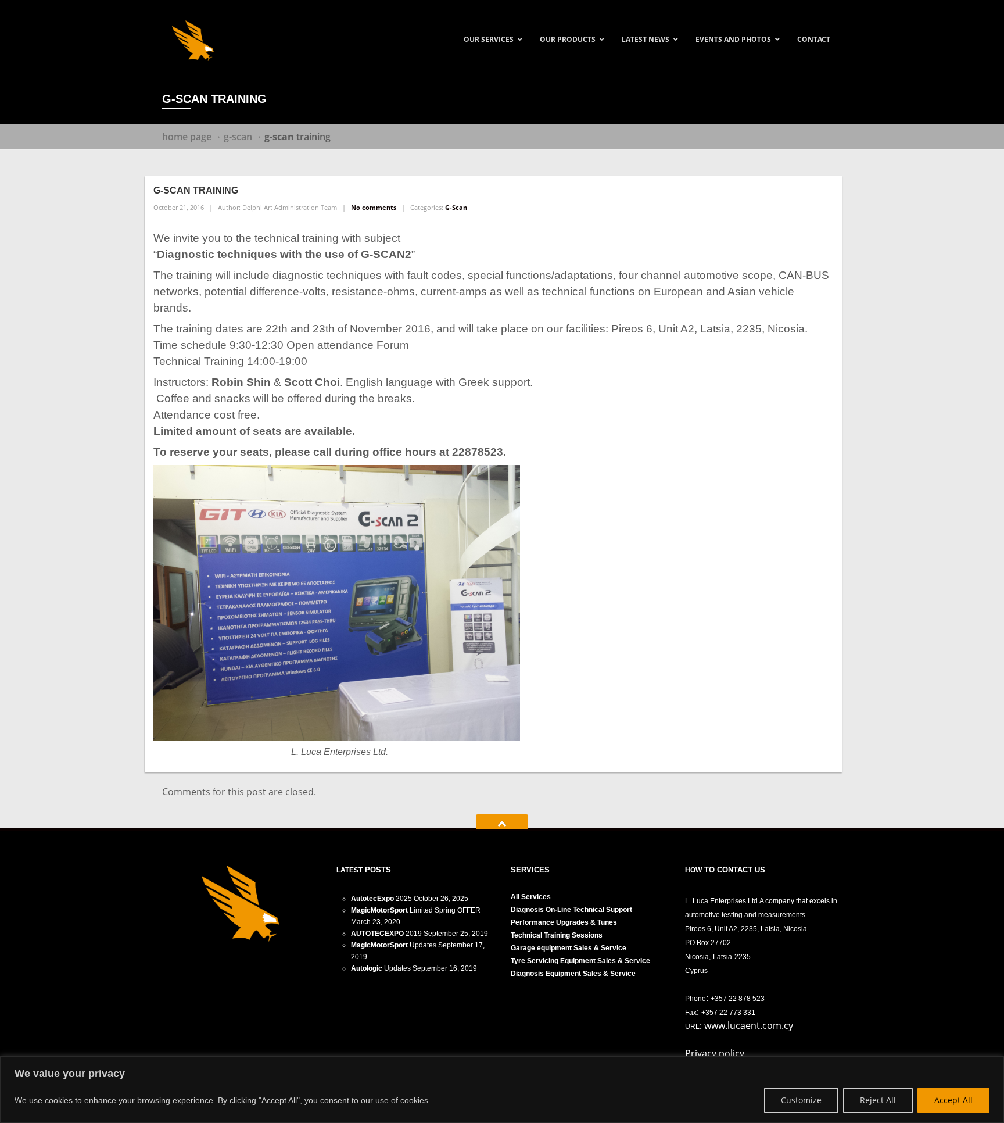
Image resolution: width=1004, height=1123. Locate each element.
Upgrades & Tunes (564, 922)
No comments (373, 207)
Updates (393, 945)
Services (531, 897)
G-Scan (238, 136)
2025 (381, 899)
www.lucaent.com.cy (748, 1025)
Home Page (186, 136)
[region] (502, 1089)
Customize (801, 1100)
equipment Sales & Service (568, 948)
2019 (386, 933)
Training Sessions (557, 935)
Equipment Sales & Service (573, 974)
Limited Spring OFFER (416, 910)
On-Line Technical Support (571, 910)
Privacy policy (714, 1053)
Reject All (878, 1100)
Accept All (953, 1100)
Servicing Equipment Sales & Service (580, 961)
